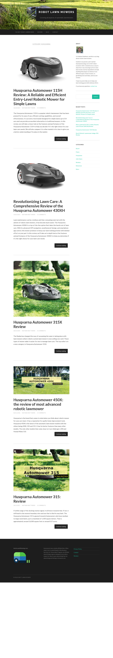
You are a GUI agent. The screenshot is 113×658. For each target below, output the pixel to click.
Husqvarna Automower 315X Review (86, 130)
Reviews (40, 32)
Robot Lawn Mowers (56, 12)
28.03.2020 (16, 330)
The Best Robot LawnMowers (24, 32)
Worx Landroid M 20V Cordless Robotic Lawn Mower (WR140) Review (87, 125)
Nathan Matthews (28, 108)
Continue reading (61, 139)
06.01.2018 (16, 413)
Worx (77, 169)
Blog (47, 32)
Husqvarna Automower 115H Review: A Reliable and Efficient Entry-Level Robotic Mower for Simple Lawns (39, 97)
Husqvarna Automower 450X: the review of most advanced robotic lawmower (38, 404)
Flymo (77, 152)
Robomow (79, 166)
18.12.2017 (16, 505)
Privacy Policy (78, 549)
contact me (93, 86)
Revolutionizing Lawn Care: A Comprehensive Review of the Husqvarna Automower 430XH (39, 206)
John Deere (79, 159)
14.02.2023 (16, 214)
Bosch (77, 148)
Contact (55, 32)
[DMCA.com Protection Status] (56, 657)
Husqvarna (79, 155)
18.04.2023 (16, 108)
